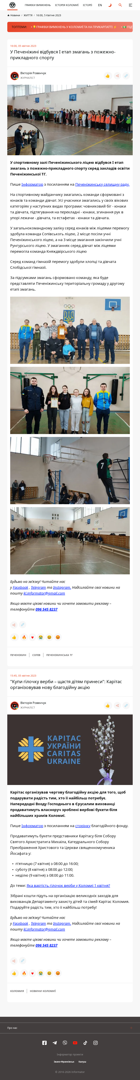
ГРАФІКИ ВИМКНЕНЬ (38, 5)
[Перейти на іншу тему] (110, 5)
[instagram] (95, 1043)
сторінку (82, 825)
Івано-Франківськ (64, 1061)
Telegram (38, 587)
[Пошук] (120, 5)
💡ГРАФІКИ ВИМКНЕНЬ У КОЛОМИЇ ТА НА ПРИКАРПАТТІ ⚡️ (75, 27)
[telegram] (54, 1043)
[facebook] (44, 1043)
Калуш (82, 1061)
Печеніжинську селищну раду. (102, 184)
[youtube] (75, 1043)
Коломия (17, 991)
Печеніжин (18, 655)
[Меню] (130, 5)
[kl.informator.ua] (12, 5)
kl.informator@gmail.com (44, 593)
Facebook (20, 587)
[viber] (65, 1043)
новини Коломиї (43, 991)
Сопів (36, 655)
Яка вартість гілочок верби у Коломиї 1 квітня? (68, 885)
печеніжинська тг (59, 655)
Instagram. (62, 587)
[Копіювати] (126, 75)
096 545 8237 (46, 609)
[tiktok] (85, 1043)
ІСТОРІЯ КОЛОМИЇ (67, 5)
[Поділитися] (117, 75)
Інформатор (32, 184)
